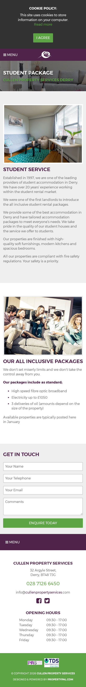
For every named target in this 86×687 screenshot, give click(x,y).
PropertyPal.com (60, 679)
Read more (43, 24)
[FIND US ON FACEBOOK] (39, 601)
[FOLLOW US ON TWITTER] (47, 601)
